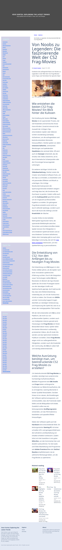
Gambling (5, 84)
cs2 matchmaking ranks (8, 251)
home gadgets (6, 120)
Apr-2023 (5, 342)
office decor (5, 137)
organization (5, 98)
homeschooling (6, 268)
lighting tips (5, 150)
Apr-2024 (5, 316)
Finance (4, 58)
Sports (4, 73)
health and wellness (7, 144)
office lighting (5, 203)
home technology (6, 208)
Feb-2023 (5, 344)
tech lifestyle (5, 210)
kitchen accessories (7, 129)
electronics (5, 201)
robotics (4, 248)
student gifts (5, 97)
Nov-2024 (5, 320)
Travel (4, 60)
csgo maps (5, 255)
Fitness (4, 47)
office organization (7, 109)
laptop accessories (7, 155)
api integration (6, 253)
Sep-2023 (5, 360)
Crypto (4, 219)
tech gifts (5, 172)
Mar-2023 (5, 333)
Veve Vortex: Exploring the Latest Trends (31, 14)
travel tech (5, 214)
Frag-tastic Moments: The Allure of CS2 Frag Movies (57, 472)
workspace (5, 164)
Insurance (5, 49)
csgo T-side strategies (7, 301)
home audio (5, 82)
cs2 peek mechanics (7, 282)
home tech (5, 216)
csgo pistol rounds (6, 275)
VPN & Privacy (6, 234)
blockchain (5, 279)
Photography (5, 67)
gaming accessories (7, 183)
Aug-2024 (5, 335)
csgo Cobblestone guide (8, 259)
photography (5, 175)
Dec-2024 (5, 318)
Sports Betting (6, 221)
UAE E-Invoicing (6, 225)
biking (4, 133)
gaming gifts (5, 142)
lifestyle (4, 177)
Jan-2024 (4, 325)
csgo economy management (9, 260)
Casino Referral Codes (7, 232)
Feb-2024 (5, 340)
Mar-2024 (5, 347)
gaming (4, 146)
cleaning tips (5, 91)
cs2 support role (6, 266)
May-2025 (5, 368)
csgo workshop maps (7, 288)
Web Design (5, 53)
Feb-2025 (5, 362)
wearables (5, 157)
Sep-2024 (5, 351)
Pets (4, 65)
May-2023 (5, 327)
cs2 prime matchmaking (8, 264)
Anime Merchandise (7, 192)
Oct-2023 (5, 346)
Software (5, 62)
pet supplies (5, 181)
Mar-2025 (5, 366)
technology (5, 86)
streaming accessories (7, 135)
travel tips (5, 197)
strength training (6, 257)
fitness (4, 117)
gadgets (4, 89)
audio (4, 113)
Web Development (7, 45)
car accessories (6, 104)
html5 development (7, 286)
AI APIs (4, 194)
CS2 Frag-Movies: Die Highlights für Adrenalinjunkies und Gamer (43, 512)
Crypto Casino (6, 223)
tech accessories (6, 76)
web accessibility (6, 281)
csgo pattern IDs (6, 299)
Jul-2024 (4, 349)
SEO (3, 75)
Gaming (40, 35)
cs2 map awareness (7, 295)
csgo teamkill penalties (7, 271)
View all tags (5, 303)
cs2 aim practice (6, 290)
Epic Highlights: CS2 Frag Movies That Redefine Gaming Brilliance (42, 493)
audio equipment (6, 100)
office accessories (6, 128)
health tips (5, 140)
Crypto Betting (6, 227)
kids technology (6, 170)
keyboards (5, 205)
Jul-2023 (4, 329)
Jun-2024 (4, 336)
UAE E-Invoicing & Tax (7, 230)
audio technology (6, 122)
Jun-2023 (4, 355)
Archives (24, 531)
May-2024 (5, 353)
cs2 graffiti (5, 277)
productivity (5, 151)
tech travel (5, 186)
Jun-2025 (4, 369)
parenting (5, 188)
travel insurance (6, 262)
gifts (4, 148)
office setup (5, 118)
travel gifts (5, 166)
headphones (5, 206)
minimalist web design (7, 273)
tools (4, 190)
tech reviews (5, 126)
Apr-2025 (5, 364)
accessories (5, 179)
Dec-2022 (5, 357)
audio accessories (6, 173)
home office (5, 108)
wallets (4, 212)
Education (5, 51)
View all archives (6, 371)
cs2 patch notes (6, 249)
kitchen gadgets (6, 115)
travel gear (5, 153)
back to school (6, 139)
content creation (6, 195)
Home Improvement (7, 64)
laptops (4, 111)
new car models (6, 297)
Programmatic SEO (7, 78)
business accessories (7, 199)
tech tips (4, 93)
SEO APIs (5, 80)
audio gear (5, 106)
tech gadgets (5, 87)
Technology (5, 42)
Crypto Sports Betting (7, 217)
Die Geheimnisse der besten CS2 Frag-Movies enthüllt (57, 491)
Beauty (4, 71)
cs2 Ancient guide (6, 293)
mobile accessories (7, 102)
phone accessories (7, 131)
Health (4, 54)
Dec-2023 (5, 338)
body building (5, 292)
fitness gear (5, 184)
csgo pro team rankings (8, 284)
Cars (4, 56)
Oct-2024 (5, 322)
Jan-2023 (4, 331)
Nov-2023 (5, 324)
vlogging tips (5, 168)
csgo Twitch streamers (7, 270)
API (3, 228)
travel (4, 159)
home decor (5, 95)
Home (35, 35)
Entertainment (6, 69)
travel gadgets (6, 161)
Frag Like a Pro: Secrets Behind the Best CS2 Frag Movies (42, 473)
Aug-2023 (5, 358)
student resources (6, 162)
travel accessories (6, 124)
